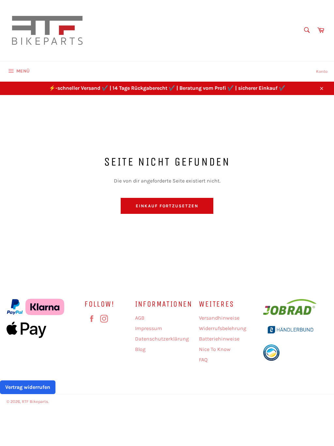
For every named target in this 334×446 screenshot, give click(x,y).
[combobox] (306, 30)
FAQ (203, 360)
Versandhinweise (219, 318)
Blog (140, 349)
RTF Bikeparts (35, 401)
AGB (139, 318)
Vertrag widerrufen (27, 387)
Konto (321, 71)
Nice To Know (215, 349)
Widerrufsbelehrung (222, 328)
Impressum (148, 328)
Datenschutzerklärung (162, 339)
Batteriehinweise (219, 339)
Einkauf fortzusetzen (167, 205)
